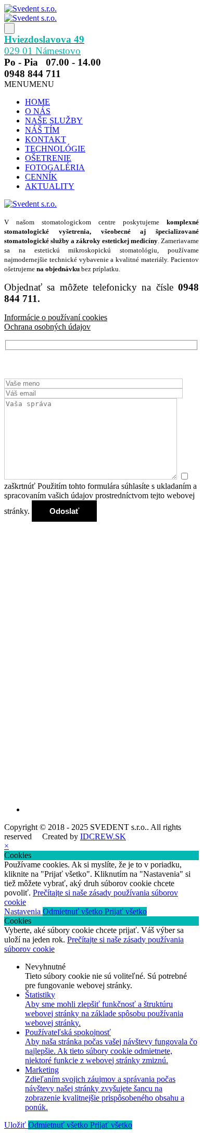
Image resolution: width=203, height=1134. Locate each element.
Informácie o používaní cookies (55, 317)
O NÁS (37, 111)
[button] (29, 84)
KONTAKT (45, 139)
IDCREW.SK (103, 836)
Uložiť (16, 1124)
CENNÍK (41, 176)
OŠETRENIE (48, 158)
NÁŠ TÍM (42, 129)
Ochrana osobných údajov (47, 326)
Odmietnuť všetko (74, 911)
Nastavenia (23, 911)
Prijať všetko (126, 911)
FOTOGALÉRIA (55, 167)
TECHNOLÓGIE (55, 148)
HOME (37, 101)
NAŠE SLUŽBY (54, 120)
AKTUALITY (49, 186)
